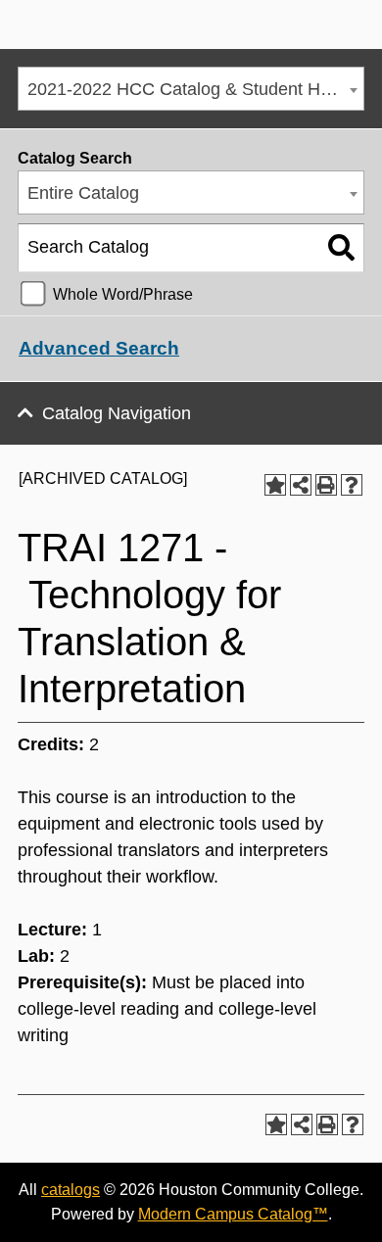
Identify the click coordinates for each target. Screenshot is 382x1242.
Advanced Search (99, 348)
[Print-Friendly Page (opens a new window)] (326, 485)
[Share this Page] (300, 485)
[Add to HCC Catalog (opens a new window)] (275, 485)
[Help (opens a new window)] (351, 485)
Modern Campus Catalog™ (233, 1214)
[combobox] (191, 89)
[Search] (341, 247)
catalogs (70, 1189)
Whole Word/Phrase (123, 294)
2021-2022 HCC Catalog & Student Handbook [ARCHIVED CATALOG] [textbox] (195, 89)
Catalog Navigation (116, 413)
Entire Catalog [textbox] (83, 193)
